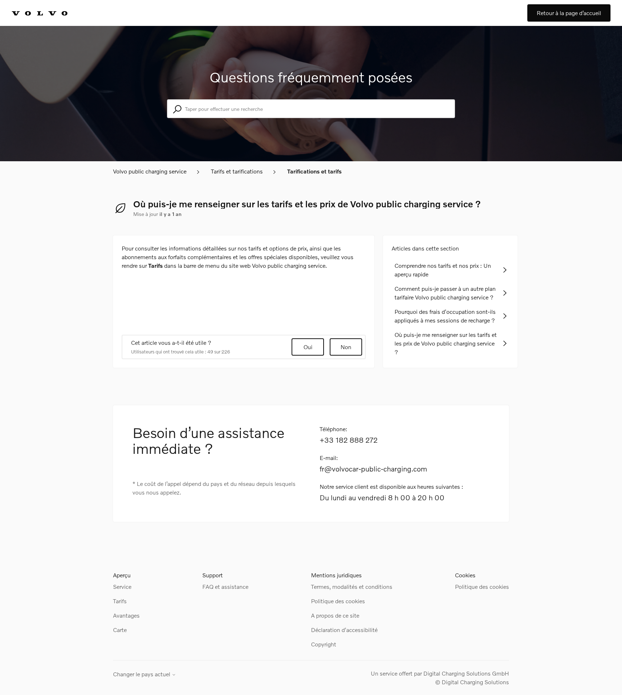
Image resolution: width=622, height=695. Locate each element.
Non (346, 346)
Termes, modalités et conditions (351, 586)
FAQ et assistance (225, 586)
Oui (307, 346)
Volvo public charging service (149, 171)
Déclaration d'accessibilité (344, 629)
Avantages (126, 615)
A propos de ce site (335, 615)
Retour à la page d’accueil (569, 12)
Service (122, 586)
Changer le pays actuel (142, 674)
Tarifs (120, 600)
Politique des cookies (338, 600)
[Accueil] (48, 13)
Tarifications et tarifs (314, 171)
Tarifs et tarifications (237, 171)
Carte (120, 629)
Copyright (323, 644)
